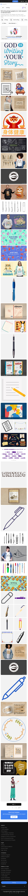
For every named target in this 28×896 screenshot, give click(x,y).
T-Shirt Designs (5, 829)
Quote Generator (5, 877)
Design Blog (4, 827)
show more (4, 38)
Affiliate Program (5, 856)
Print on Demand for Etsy (7, 838)
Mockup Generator (6, 872)
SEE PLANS (14, 816)
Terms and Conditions (6, 846)
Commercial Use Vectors (7, 834)
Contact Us (4, 862)
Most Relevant (12, 23)
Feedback (3, 864)
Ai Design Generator (6, 870)
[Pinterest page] (14, 892)
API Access (3, 860)
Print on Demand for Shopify (8, 840)
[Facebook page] (12, 892)
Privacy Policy (4, 848)
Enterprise (3, 858)
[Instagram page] (10, 892)
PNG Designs (4, 831)
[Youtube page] (16, 892)
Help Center (4, 850)
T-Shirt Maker (4, 876)
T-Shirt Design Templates (7, 833)
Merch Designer (5, 868)
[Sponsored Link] (14, 31)
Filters (4, 23)
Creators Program (5, 855)
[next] (16, 808)
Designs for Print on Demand (8, 836)
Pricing (2, 845)
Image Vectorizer (5, 874)
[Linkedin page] (18, 892)
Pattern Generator (5, 879)
